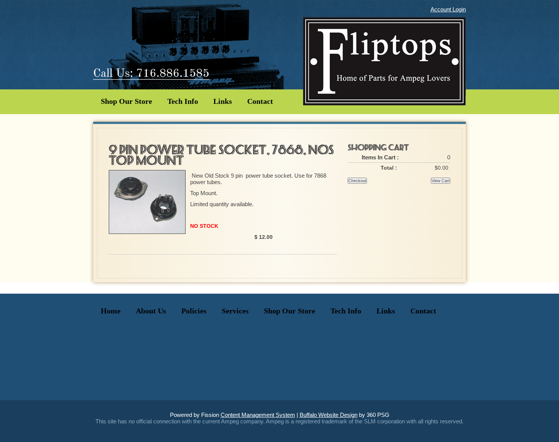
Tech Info (182, 101)
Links (222, 101)
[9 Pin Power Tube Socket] (147, 232)
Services (235, 311)
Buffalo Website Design (328, 415)
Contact (260, 101)
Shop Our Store (126, 101)
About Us (151, 311)
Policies (193, 311)
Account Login (448, 9)
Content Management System (258, 415)
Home (111, 311)
